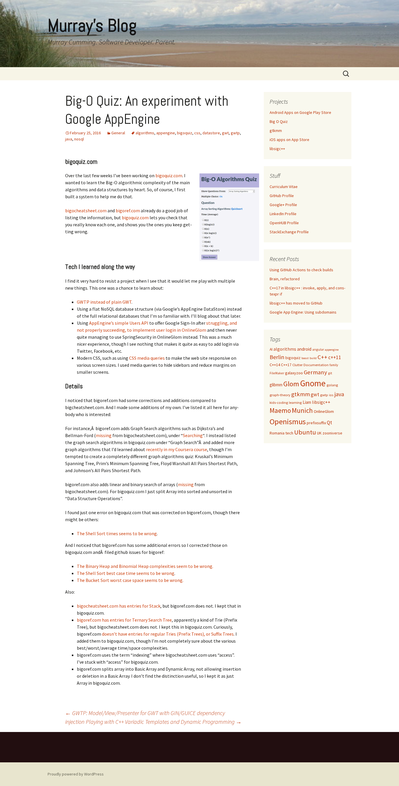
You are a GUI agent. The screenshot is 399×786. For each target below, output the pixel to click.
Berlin (277, 357)
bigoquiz (184, 132)
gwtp (235, 132)
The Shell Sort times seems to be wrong (117, 533)
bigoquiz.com (168, 175)
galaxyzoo (294, 372)
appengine (165, 132)
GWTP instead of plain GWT (104, 302)
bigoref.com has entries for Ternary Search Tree (124, 620)
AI (271, 349)
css (197, 132)
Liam (307, 402)
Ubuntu (305, 432)
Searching (193, 435)
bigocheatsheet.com (86, 210)
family (333, 365)
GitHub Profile (282, 195)
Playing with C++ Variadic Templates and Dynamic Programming (164, 721)
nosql (79, 139)
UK (319, 433)
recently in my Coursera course (176, 449)
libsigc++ (277, 148)
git (330, 373)
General (118, 132)
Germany (315, 372)
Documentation (316, 365)
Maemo (280, 410)
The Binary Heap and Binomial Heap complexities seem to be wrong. (145, 566)
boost (305, 358)
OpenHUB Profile (284, 222)
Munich (302, 410)
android (304, 349)
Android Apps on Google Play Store (300, 112)
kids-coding (279, 402)
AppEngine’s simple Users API (118, 323)
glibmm (276, 384)
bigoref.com (128, 210)
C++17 (286, 364)
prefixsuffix (316, 422)
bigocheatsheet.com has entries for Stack (118, 606)
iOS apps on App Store (289, 139)
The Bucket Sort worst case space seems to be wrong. (130, 580)
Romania (277, 433)
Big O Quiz (279, 121)
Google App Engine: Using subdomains (303, 312)
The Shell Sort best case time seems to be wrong (125, 573)
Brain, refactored (285, 278)
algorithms (145, 132)
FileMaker (277, 373)
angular (318, 349)
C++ (322, 357)
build (313, 358)
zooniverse (332, 433)
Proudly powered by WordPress (76, 774)
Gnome (313, 383)
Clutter (297, 365)
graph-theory (280, 395)
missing (104, 435)
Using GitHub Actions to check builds (301, 269)
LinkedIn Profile (283, 213)
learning (295, 402)
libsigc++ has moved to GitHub (296, 303)
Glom (291, 383)
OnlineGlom (324, 411)
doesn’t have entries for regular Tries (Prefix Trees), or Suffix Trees (168, 634)
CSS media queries (147, 358)
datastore (211, 132)
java (68, 139)
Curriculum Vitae (284, 186)
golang (332, 385)
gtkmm (276, 130)
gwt (225, 132)
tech (289, 433)
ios (331, 395)
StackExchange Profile (289, 231)
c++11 (334, 357)
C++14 (275, 364)
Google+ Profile (283, 204)
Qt (329, 422)
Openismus (288, 421)
